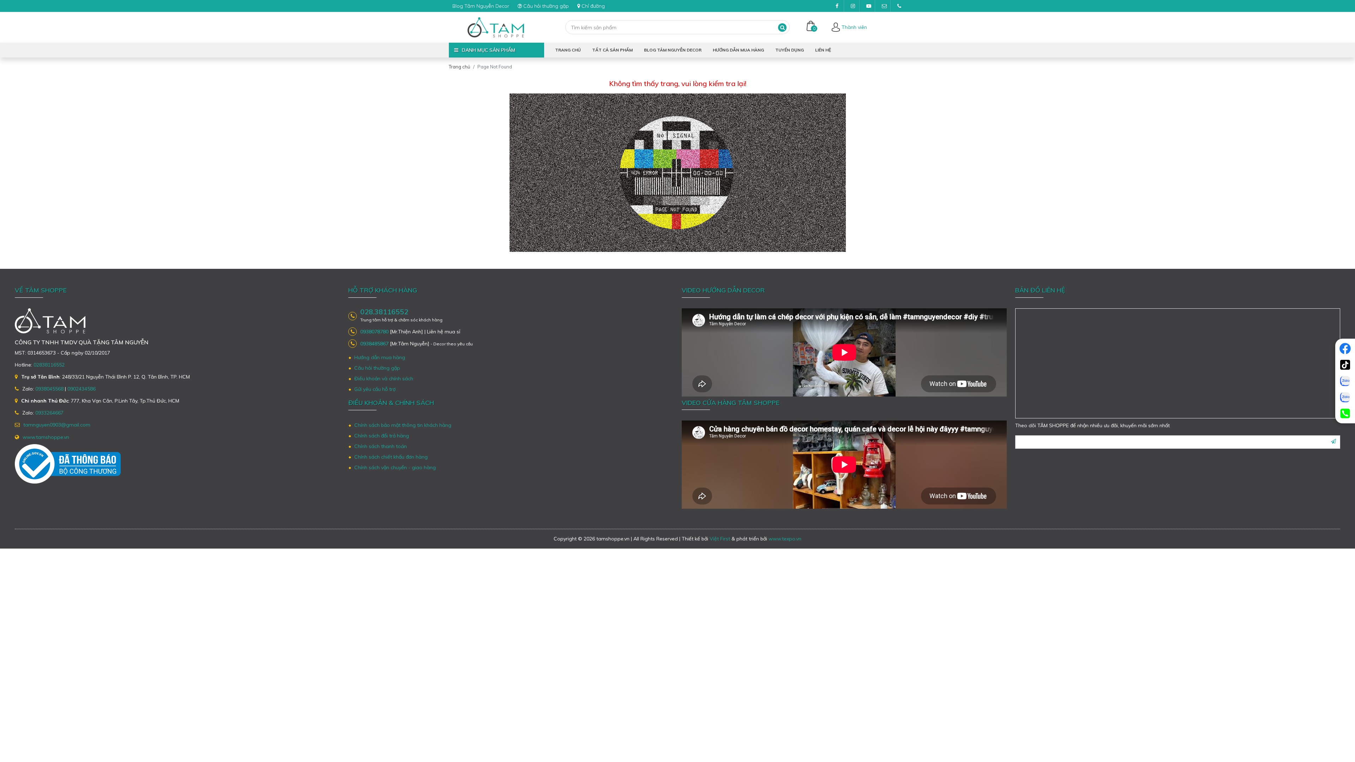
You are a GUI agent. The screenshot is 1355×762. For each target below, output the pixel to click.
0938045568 (49, 389)
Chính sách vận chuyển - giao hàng (395, 467)
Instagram (852, 6)
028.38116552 (384, 311)
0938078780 (374, 331)
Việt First (720, 539)
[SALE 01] (1345, 381)
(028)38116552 (899, 6)
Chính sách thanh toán (380, 446)
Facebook (837, 6)
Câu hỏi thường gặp (546, 6)
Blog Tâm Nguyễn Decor (480, 6)
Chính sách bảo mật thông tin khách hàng (402, 425)
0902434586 (81, 389)
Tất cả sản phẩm (612, 50)
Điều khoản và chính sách (383, 378)
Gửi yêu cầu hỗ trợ (375, 389)
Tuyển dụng (789, 50)
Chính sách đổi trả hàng (381, 436)
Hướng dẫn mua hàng (738, 50)
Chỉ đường (593, 6)
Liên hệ (823, 50)
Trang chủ (568, 50)
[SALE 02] (1345, 397)
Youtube (868, 6)
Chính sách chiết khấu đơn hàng (391, 457)
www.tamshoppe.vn (46, 437)
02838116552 (49, 365)
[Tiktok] (1345, 364)
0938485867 (374, 343)
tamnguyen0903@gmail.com (884, 6)
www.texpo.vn (785, 539)
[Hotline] (1345, 413)
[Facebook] (1345, 348)
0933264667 (49, 413)
